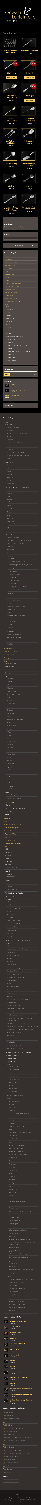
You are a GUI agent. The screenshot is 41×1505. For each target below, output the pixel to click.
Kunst (6, 271)
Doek (8, 773)
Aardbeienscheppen (15, 1217)
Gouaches (10, 707)
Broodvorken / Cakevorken (17, 1282)
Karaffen (9, 603)
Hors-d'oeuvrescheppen (16, 1227)
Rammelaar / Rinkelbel (13, 1005)
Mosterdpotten (11, 930)
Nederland (10, 477)
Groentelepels (13, 1139)
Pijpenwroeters (11, 1002)
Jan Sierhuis (8, 1469)
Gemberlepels (13, 1136)
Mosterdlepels (13, 1164)
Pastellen (9, 735)
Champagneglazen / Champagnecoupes (21, 565)
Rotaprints (10, 744)
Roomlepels (12, 1183)
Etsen (8, 697)
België (7, 306)
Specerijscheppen (14, 1248)
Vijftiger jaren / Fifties (11, 292)
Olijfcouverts (12, 1085)
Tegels (8, 528)
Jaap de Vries (9, 1444)
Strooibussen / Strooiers (14, 634)
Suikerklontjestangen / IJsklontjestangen (21, 1270)
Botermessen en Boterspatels (18, 1202)
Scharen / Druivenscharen (14, 1012)
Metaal (7, 814)
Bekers (9, 946)
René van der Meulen (11, 1463)
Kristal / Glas (8, 535)
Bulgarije (9, 493)
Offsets (9, 732)
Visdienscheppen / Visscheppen (18, 1257)
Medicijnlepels (13, 1158)
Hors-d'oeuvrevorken (15, 1298)
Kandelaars (10, 440)
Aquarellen (10, 678)
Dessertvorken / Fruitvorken (17, 1288)
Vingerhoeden (11, 1042)
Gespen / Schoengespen (14, 968)
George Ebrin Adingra (11, 1456)
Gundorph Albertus (11, 1422)
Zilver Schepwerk (11, 360)
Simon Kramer (9, 1447)
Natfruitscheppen (14, 1233)
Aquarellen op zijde (12, 795)
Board (8, 770)
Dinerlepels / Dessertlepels (17, 1126)
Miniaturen (10, 449)
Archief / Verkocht (10, 259)
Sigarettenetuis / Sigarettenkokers (17, 1023)
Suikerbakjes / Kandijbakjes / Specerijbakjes (20, 1029)
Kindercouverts (13, 1082)
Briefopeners (11, 952)
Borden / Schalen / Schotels (15, 490)
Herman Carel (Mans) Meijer (13, 1450)
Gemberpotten (11, 965)
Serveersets (10, 631)
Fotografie (10, 700)
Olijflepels (11, 1173)
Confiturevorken (13, 1285)
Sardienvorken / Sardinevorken (18, 1304)
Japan (8, 515)
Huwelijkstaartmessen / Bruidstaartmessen (22, 1205)
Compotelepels (13, 1120)
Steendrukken (11, 754)
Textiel (7, 792)
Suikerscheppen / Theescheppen (19, 1254)
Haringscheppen (14, 1224)
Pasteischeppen (13, 1236)
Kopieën (9, 716)
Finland (11, 624)
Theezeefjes (10, 1036)
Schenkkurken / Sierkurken (15, 1015)
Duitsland (8, 312)
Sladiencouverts (13, 1088)
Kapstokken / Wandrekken (15, 443)
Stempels (9, 757)
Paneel (9, 779)
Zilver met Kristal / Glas (12, 354)
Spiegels (9, 458)
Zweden (11, 628)
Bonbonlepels (13, 1107)
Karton (9, 776)
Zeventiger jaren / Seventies (13, 301)
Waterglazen (12, 583)
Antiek (7, 256)
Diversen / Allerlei (10, 265)
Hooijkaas (8, 1466)
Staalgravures (11, 751)
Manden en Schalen (13, 927)
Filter (7, 374)
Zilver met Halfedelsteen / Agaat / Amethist (18, 351)
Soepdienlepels (13, 1189)
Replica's (7, 280)
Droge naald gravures (13, 694)
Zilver (6, 304)
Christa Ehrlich (10, 309)
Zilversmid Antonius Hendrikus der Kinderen (18, 1438)
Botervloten (10, 546)
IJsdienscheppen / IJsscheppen (18, 1230)
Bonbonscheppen (14, 1220)
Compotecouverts (14, 1066)
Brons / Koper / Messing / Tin (14, 424)
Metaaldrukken (11, 726)
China (8, 496)
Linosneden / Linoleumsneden (16, 719)
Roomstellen (10, 933)
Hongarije (9, 512)
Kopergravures (11, 713)
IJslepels (11, 1142)
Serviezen (9, 936)
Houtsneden (10, 710)
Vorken (9, 1276)
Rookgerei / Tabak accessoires (13, 283)
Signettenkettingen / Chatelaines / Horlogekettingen (22, 1026)
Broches (9, 886)
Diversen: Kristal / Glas (13, 553)
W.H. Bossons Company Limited (15, 1441)
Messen (9, 1199)
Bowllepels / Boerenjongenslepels (19, 1114)
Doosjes (9, 958)
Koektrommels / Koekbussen (16, 924)
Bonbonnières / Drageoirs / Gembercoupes (20, 540)
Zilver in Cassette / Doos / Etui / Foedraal (17, 345)
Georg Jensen (10, 318)
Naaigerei (7, 277)
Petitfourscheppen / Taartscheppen (19, 1239)
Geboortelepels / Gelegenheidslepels (20, 1132)
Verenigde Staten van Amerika (14, 336)
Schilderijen (10, 748)
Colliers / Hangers (12, 889)
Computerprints (11, 691)
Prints (8, 738)
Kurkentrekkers (11, 980)
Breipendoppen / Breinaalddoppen (17, 949)
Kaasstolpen (10, 594)
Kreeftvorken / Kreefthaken (17, 1301)
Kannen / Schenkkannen (14, 600)
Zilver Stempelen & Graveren (14, 1428)
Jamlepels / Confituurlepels (17, 1145)
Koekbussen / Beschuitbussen (16, 606)
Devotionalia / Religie (11, 262)
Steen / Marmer (9, 786)
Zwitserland (10, 484)
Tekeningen (10, 760)
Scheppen (10, 1215)
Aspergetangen (13, 1263)
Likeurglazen (12, 577)
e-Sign (24, 1494)
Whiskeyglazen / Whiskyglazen (18, 587)
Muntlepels (12, 1167)
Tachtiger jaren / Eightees (12, 286)
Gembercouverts (14, 1079)
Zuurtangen (12, 1273)
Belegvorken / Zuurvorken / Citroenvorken (21, 1279)
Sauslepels (12, 1186)
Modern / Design (9, 274)
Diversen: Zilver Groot (13, 908)
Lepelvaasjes (10, 983)
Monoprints (10, 729)
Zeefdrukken (10, 763)
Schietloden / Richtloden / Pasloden (18, 455)
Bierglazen (12, 558)
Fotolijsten (10, 914)
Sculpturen (10, 789)
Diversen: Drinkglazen (15, 574)
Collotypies (10, 688)
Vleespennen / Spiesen (14, 1045)
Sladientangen (13, 1266)
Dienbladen (10, 430)
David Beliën (9, 1412)
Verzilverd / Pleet (10, 289)
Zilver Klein (9, 348)
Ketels (8, 446)
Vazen (8, 531)
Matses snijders (11, 990)
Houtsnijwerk (9, 462)
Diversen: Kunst (9, 667)
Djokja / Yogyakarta (12, 867)
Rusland (8, 324)
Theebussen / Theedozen (14, 638)
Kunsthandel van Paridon (12, 1419)
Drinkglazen (10, 556)
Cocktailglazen (13, 568)
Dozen (9, 436)
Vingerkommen (11, 644)
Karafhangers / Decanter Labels (16, 977)
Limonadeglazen (14, 580)
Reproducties (11, 741)
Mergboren (12, 1161)
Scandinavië (9, 327)
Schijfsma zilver (9, 1434)
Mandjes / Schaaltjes (13, 987)
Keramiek (7, 673)
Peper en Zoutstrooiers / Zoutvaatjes (18, 999)
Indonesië (9, 321)
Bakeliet (7, 805)
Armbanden (10, 883)
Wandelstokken (9, 295)
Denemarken (11, 330)
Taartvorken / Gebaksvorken (17, 1307)
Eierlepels (11, 1129)
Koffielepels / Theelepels (16, 1151)
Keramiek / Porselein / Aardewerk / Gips (17, 487)
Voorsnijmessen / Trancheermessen (20, 1211)
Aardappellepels (14, 1101)
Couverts (9, 1064)
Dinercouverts (13, 1076)
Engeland (8, 315)
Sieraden (8, 333)
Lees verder (11, 78)
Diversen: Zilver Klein (13, 955)
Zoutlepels (12, 1195)
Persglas (9, 612)
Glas (6, 670)
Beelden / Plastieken (13, 427)
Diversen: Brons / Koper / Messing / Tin (18, 433)
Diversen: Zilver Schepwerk (15, 1095)
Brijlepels (11, 1117)
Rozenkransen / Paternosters (16, 1009)
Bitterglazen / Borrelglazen (17, 561)
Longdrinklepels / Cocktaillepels (18, 1154)
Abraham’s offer (10, 1460)
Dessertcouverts (14, 1073)
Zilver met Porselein (11, 357)
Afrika (8, 465)
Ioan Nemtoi (9, 1415)
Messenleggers (11, 609)
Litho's (9, 722)
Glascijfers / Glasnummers (15, 971)
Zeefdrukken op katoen (14, 798)
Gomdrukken (11, 704)
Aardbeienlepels (13, 1104)
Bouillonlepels (13, 1110)
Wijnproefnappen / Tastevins (15, 1048)
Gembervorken (13, 1292)
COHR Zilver (8, 1425)
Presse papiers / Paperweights (16, 452)
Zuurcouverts (13, 1092)
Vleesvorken (12, 1310)
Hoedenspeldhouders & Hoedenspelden (17, 1453)
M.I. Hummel (12, 502)
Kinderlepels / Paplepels (16, 1148)
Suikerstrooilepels (14, 1192)
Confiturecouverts (14, 1070)
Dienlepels (12, 1123)
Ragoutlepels (12, 1176)
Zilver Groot (9, 342)
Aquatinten (10, 682)
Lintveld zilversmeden (11, 1431)
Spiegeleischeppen (14, 1251)
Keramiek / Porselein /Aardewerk (15, 808)
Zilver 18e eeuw (10, 339)
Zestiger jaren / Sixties (11, 298)
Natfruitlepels (13, 1170)
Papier (7, 676)
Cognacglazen (13, 571)
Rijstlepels (12, 1180)
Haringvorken (13, 1295)
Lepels (9, 1099)
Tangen (9, 1261)
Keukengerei (8, 268)
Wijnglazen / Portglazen (16, 590)
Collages (9, 685)
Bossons (11, 508)
